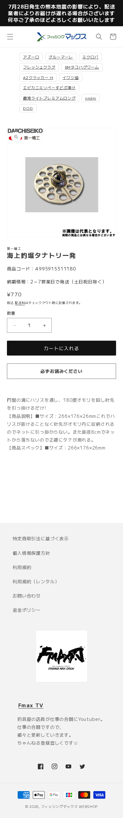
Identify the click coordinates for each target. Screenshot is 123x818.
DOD (28, 108)
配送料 (20, 302)
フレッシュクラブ (39, 67)
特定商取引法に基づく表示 (41, 538)
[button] (10, 37)
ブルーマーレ (61, 56)
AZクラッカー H (38, 77)
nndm (90, 98)
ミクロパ (90, 56)
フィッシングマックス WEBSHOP (69, 806)
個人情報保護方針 (31, 553)
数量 (11, 313)
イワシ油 (70, 77)
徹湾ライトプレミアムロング (49, 98)
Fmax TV (31, 705)
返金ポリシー (27, 610)
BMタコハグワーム (82, 67)
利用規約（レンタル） (36, 581)
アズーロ (31, 56)
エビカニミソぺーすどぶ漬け (49, 87)
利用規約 (22, 567)
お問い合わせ (27, 595)
